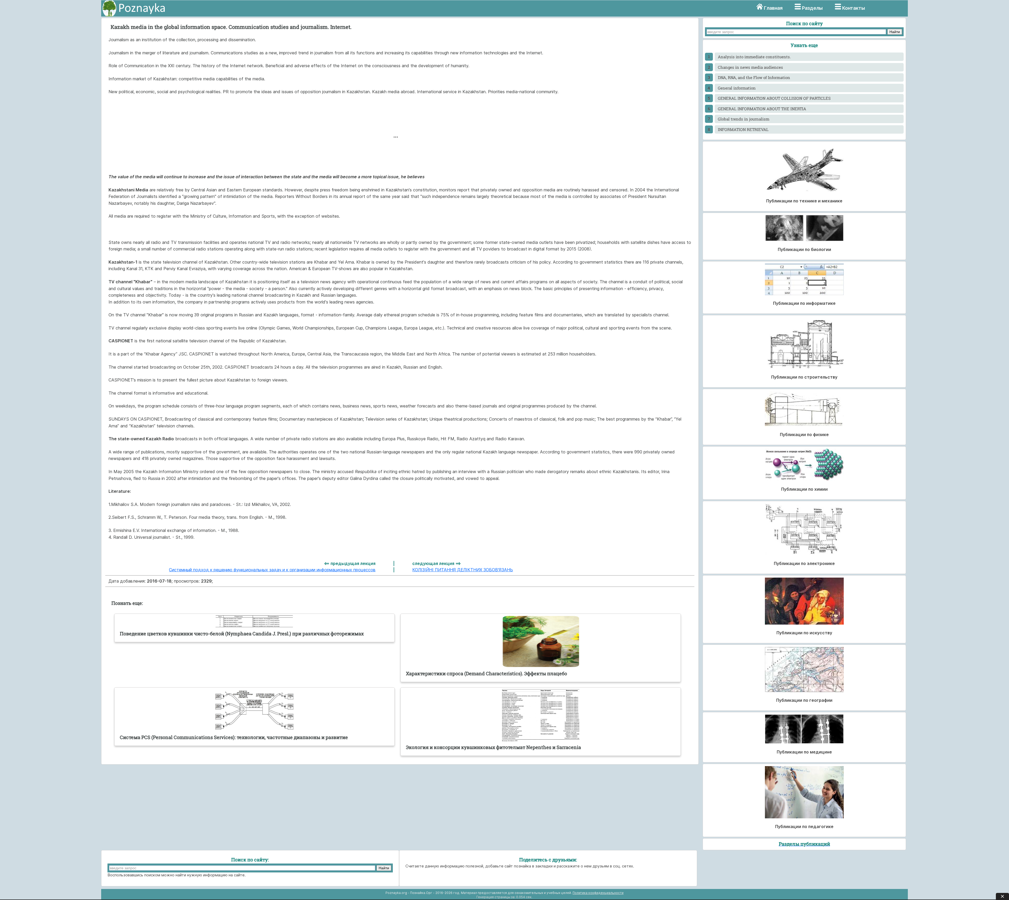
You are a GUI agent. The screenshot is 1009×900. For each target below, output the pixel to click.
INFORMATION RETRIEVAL (743, 129)
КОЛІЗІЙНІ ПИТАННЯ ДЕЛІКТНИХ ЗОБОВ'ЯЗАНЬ (462, 569)
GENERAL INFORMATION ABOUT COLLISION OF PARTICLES (774, 98)
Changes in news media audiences (750, 67)
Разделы (812, 8)
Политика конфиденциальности (598, 893)
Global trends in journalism (743, 119)
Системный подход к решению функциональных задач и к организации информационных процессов (272, 569)
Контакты (853, 8)
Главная (773, 8)
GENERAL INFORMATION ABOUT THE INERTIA (762, 108)
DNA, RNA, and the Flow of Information (754, 77)
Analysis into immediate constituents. (754, 56)
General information (737, 88)
